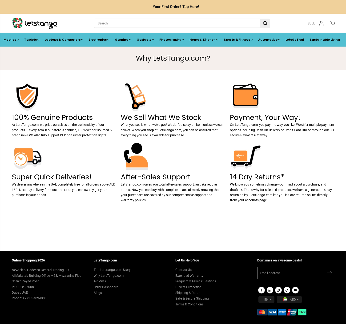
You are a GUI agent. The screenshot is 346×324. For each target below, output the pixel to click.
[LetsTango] (34, 23)
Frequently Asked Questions (195, 281)
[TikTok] (287, 290)
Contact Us (183, 270)
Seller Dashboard (106, 287)
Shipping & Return (188, 293)
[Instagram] (278, 290)
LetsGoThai (295, 39)
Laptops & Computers (63, 39)
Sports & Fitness (237, 39)
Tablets (30, 39)
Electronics (98, 39)
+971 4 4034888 (35, 298)
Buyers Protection (188, 287)
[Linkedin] (270, 290)
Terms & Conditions (189, 304)
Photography (170, 39)
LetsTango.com (27, 124)
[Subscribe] (329, 274)
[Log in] (321, 23)
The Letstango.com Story (112, 270)
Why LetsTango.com (109, 275)
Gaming (122, 39)
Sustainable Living (325, 39)
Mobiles (10, 39)
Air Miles (100, 281)
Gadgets (144, 39)
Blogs (98, 293)
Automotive (268, 39)
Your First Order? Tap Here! (176, 6)
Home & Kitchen (202, 39)
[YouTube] (295, 290)
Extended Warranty (189, 275)
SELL (311, 23)
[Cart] (332, 23)
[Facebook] (261, 290)
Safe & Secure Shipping (192, 298)
